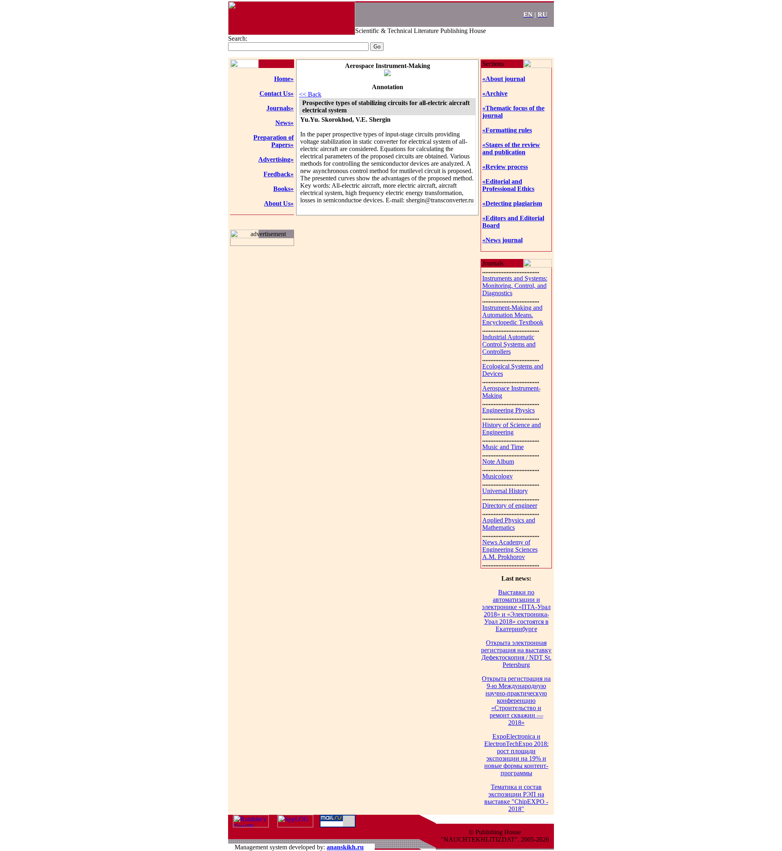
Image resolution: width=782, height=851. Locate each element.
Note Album (498, 461)
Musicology (497, 476)
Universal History (505, 490)
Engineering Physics (508, 410)
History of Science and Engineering (511, 428)
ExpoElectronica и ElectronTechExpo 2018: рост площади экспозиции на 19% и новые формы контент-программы (516, 754)
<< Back (310, 94)
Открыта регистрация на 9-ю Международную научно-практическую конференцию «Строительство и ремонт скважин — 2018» (516, 700)
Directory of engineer (509, 505)
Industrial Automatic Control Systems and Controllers (509, 344)
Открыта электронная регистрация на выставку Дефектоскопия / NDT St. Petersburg (516, 653)
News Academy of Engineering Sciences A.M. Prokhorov (510, 549)
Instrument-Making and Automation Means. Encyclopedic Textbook (512, 315)
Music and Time (503, 446)
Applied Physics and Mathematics (508, 524)
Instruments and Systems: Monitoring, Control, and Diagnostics (514, 285)
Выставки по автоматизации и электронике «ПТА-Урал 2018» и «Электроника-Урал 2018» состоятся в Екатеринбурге (516, 610)
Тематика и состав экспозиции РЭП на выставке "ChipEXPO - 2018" (516, 797)
